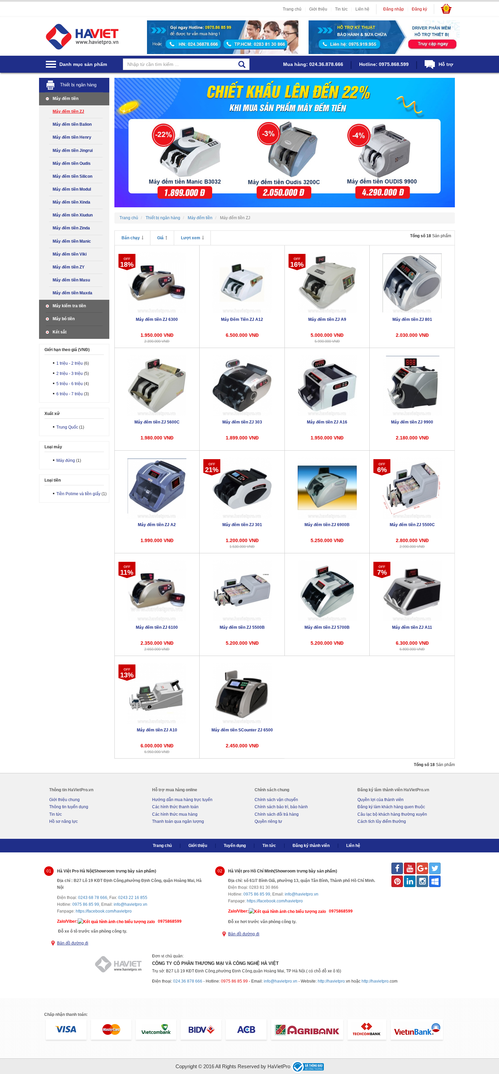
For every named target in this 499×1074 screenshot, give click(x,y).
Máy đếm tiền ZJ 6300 (157, 319)
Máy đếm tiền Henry (72, 137)
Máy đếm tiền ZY (69, 267)
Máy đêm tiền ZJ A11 (412, 627)
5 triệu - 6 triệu (69, 383)
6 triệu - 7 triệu (69, 394)
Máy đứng (65, 460)
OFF (127, 262)
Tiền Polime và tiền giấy (78, 493)
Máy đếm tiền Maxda (72, 293)
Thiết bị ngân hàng (78, 84)
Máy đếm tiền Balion (72, 124)
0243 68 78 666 (92, 897)
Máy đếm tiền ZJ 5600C (157, 422)
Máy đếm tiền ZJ (68, 111)
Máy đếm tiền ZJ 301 (242, 524)
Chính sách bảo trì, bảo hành (281, 806)
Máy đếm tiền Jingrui (73, 150)
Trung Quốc (67, 427)
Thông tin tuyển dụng (68, 806)
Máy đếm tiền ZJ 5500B (242, 627)
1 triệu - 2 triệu (69, 363)
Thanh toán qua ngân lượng (178, 821)
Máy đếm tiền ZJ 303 (242, 422)
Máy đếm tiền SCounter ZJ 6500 (242, 730)
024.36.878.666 (326, 64)
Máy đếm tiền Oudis (72, 163)
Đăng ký (419, 9)
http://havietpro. (332, 981)
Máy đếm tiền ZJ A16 (327, 422)
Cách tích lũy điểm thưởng (381, 821)
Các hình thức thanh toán (175, 806)
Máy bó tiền (64, 318)
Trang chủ (292, 9)
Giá (160, 238)
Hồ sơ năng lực (63, 821)
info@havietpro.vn (130, 904)
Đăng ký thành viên (311, 845)
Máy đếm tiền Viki (70, 254)
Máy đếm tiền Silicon (72, 176)
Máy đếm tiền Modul (72, 189)
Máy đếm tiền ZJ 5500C (412, 524)
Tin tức (341, 9)
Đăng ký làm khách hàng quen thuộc (391, 806)
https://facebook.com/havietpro (104, 911)
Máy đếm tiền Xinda (71, 202)
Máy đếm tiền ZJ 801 (412, 319)
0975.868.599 (394, 64)
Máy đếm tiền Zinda (71, 228)
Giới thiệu (318, 9)
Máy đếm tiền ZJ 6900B (327, 524)
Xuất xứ (52, 414)
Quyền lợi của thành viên (380, 799)
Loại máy (53, 447)
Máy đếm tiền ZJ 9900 (412, 422)
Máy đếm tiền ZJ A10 (157, 730)
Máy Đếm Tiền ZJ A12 (242, 319)
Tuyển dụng (235, 845)
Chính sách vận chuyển (276, 799)
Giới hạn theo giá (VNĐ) (67, 350)
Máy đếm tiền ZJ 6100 (157, 627)
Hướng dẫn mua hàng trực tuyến (182, 799)
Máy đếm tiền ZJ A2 (157, 524)
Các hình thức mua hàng (175, 814)
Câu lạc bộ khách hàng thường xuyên (392, 814)
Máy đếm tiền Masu (71, 280)
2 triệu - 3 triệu (69, 373)
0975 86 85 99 (85, 904)
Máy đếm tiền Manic (72, 241)
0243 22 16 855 (132, 897)
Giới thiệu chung (64, 799)
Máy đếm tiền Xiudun (73, 215)
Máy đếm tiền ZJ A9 (327, 319)
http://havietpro (375, 981)
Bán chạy (131, 238)
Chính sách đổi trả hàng (277, 814)
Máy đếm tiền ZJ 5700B (327, 627)
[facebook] (397, 868)
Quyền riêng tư (268, 821)
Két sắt (60, 332)
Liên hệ (362, 9)
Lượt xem (190, 238)
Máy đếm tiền (65, 98)
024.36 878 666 (187, 981)
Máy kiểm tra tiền (69, 306)
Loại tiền (52, 480)
